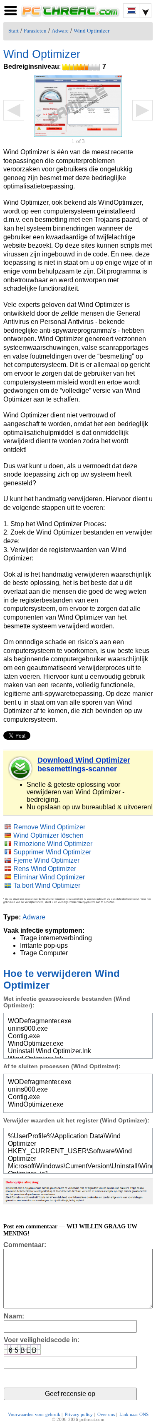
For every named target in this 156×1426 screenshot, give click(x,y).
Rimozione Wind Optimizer (52, 843)
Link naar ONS (134, 1414)
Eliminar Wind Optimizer (49, 877)
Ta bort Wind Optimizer (46, 885)
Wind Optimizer (91, 31)
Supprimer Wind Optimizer (52, 852)
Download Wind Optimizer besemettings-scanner (83, 764)
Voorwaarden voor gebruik (34, 1414)
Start (13, 31)
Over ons (106, 1414)
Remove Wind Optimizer (49, 827)
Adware (60, 31)
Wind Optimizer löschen (48, 835)
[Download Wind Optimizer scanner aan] (20, 768)
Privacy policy (79, 1414)
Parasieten (35, 31)
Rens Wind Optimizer (44, 868)
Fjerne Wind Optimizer (46, 860)
